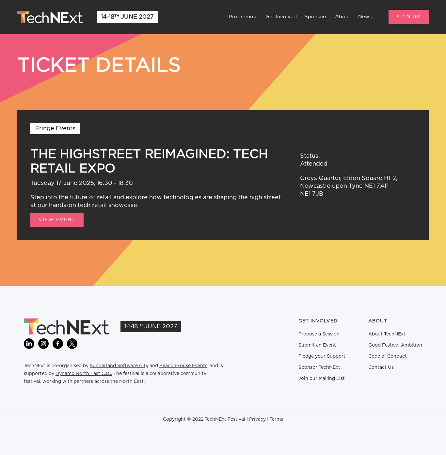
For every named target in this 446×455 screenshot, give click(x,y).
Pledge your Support (321, 356)
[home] (50, 17)
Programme (243, 16)
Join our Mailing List (321, 378)
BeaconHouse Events (183, 366)
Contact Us (381, 367)
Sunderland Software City (119, 366)
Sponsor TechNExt (319, 367)
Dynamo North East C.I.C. (84, 373)
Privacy (257, 419)
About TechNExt (387, 334)
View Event (57, 220)
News (365, 16)
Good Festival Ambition (395, 345)
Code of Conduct (387, 356)
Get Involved (281, 16)
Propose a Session (319, 334)
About (342, 16)
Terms (276, 419)
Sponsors (316, 16)
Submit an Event (317, 345)
